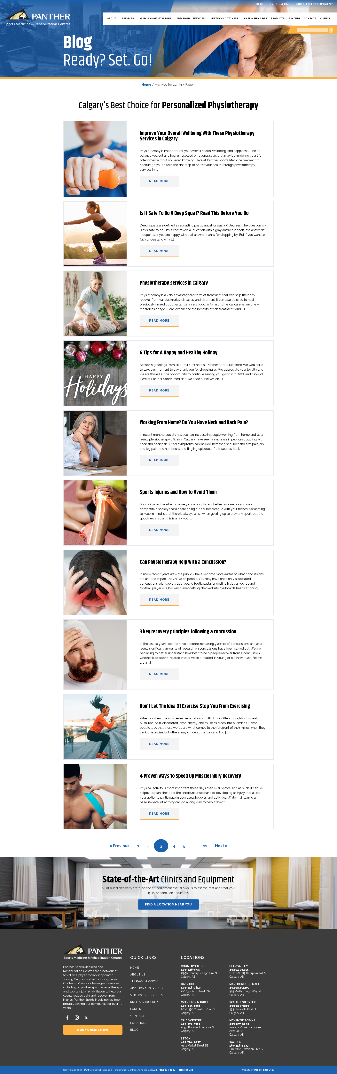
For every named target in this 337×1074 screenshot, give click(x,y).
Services (128, 18)
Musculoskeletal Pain (155, 18)
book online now (92, 1030)
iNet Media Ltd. (264, 1070)
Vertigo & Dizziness (224, 18)
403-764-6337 (191, 1042)
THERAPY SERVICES (144, 981)
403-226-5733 (190, 969)
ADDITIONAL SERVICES (146, 988)
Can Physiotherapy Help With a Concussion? (183, 562)
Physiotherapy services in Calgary (174, 283)
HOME (134, 967)
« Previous (119, 845)
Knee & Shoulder (255, 18)
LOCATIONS (138, 1023)
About (111, 18)
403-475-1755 (238, 969)
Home (146, 84)
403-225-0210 (239, 1005)
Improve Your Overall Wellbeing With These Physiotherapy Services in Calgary (197, 136)
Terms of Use (185, 1070)
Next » (221, 845)
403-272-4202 (239, 987)
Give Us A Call (280, 4)
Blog (260, 4)
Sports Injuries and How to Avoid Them (178, 492)
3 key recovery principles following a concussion (188, 632)
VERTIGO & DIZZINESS (146, 995)
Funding (294, 18)
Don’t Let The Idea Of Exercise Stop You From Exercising (195, 706)
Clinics (325, 18)
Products (278, 18)
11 (205, 845)
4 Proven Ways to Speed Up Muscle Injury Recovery (190, 776)
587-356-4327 (239, 1045)
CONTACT (137, 1016)
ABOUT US (137, 974)
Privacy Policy (167, 1070)
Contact (310, 18)
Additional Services (191, 18)
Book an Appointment (314, 4)
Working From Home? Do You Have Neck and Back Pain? (194, 422)
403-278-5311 (190, 1023)
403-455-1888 (190, 1005)
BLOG (134, 1029)
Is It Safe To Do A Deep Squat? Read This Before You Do (194, 213)
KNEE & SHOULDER (144, 1002)
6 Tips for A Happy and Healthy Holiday (179, 353)
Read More (159, 181)
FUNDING (137, 1009)
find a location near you (168, 904)
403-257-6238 (239, 1023)
